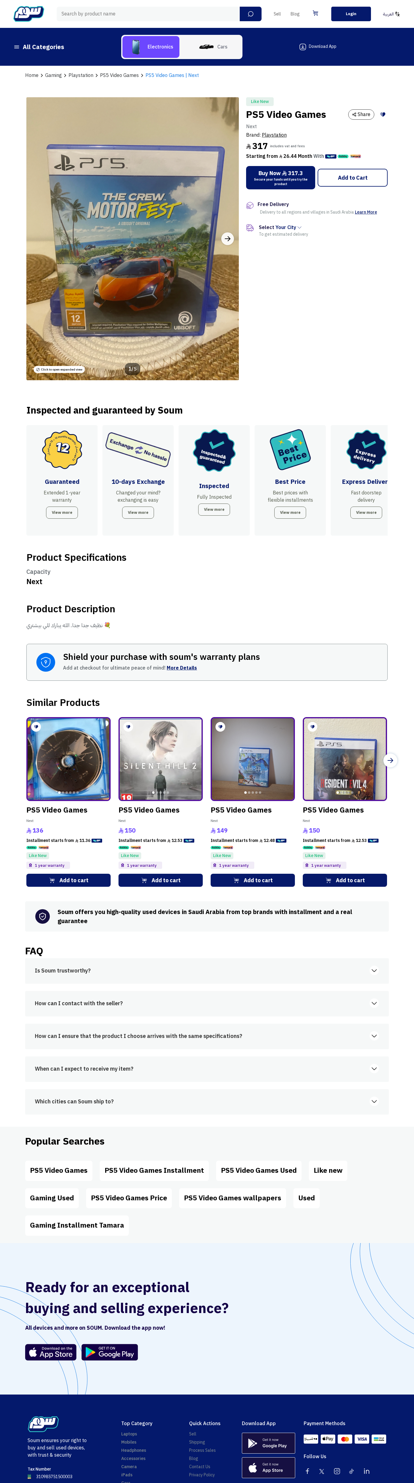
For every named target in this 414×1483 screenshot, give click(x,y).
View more (62, 512)
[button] (251, 14)
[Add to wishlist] (383, 114)
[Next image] (227, 238)
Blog (295, 14)
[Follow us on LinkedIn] (366, 1471)
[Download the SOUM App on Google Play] (107, 1352)
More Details (182, 668)
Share (364, 114)
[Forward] (390, 760)
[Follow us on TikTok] (352, 1471)
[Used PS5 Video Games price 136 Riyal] (68, 759)
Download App (322, 46)
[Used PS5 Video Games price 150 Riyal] (161, 759)
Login (351, 14)
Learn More (366, 212)
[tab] (150, 47)
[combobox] (159, 14)
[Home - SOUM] (29, 14)
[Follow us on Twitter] (322, 1471)
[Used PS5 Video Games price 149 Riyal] (253, 759)
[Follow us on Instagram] (337, 1471)
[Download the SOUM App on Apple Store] (51, 1352)
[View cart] (315, 13)
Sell (277, 14)
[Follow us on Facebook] (307, 1471)
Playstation (274, 135)
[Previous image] (37, 238)
